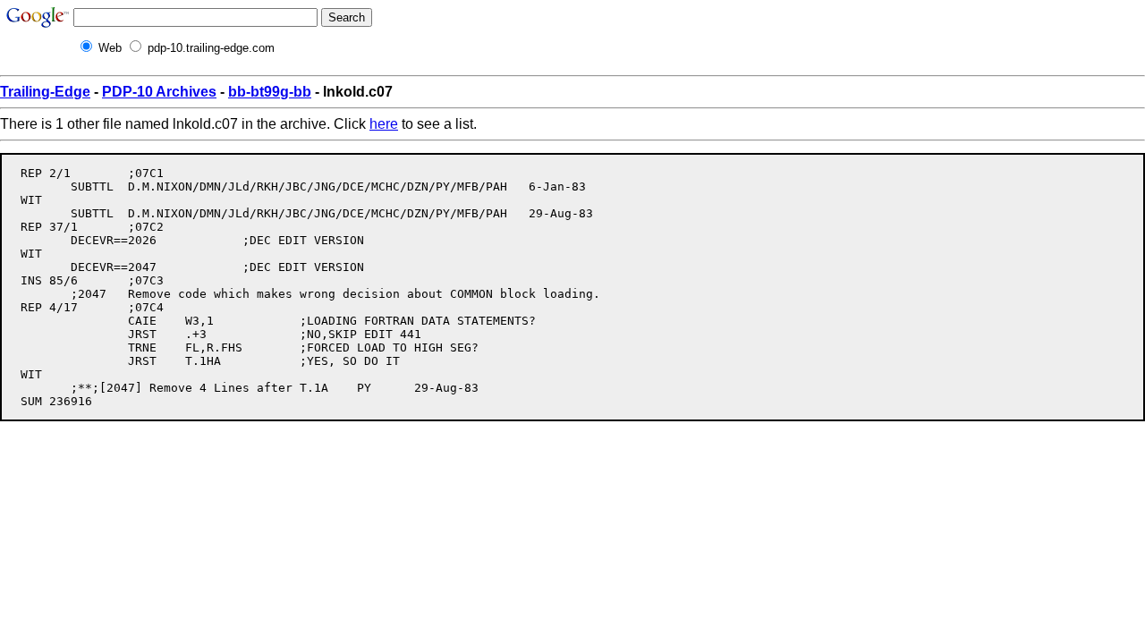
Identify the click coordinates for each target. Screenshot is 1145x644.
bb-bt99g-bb (269, 91)
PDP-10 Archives (159, 91)
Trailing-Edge (45, 91)
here (383, 123)
